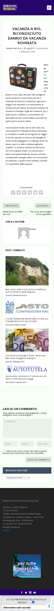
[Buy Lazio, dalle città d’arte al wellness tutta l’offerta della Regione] (27, 270)
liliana (18, 48)
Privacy (6, 530)
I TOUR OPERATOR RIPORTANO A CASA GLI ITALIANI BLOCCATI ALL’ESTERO (27, 320)
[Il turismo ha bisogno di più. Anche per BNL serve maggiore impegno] (27, 340)
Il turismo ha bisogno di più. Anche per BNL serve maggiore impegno (26, 356)
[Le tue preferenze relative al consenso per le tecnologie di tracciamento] (49, 606)
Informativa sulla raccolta (17, 607)
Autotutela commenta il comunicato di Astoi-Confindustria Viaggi (26, 377)
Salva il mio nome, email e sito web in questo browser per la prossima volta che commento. (25, 452)
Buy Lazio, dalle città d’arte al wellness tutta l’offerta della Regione (26, 290)
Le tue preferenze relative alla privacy (26, 601)
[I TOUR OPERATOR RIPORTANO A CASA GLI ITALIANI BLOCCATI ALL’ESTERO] (27, 307)
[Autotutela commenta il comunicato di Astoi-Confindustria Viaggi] (27, 368)
